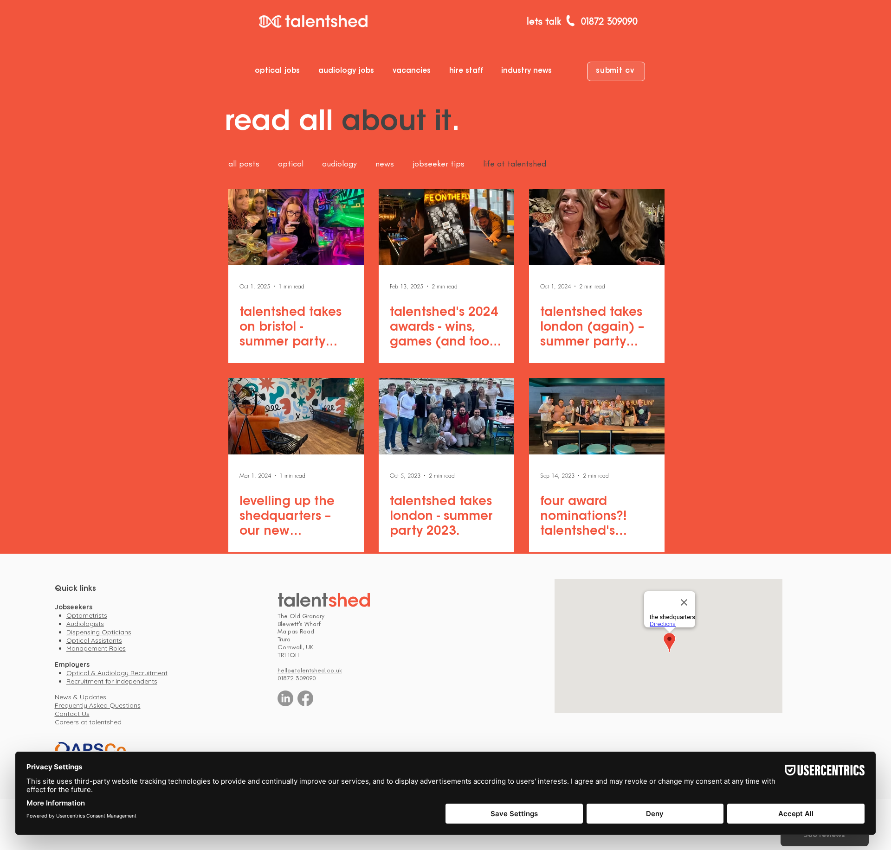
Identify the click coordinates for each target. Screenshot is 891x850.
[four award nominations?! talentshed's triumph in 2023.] (597, 416)
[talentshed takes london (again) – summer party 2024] (597, 227)
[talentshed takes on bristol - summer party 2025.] (296, 227)
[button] (279, 71)
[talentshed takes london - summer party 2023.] (446, 416)
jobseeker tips (439, 164)
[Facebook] (305, 698)
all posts (243, 164)
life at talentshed (514, 164)
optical (290, 164)
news (384, 164)
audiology (339, 164)
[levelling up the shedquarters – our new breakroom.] (296, 416)
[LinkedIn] (285, 698)
